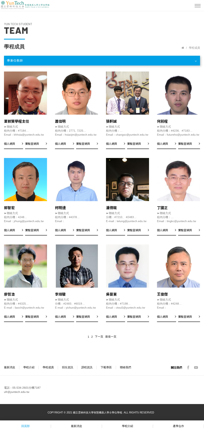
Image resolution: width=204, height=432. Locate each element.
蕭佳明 (60, 121)
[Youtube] (196, 367)
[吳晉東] (127, 266)
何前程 (162, 121)
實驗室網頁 (32, 144)
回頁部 (25, 426)
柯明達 (60, 207)
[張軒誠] (127, 93)
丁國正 (162, 207)
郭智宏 (9, 207)
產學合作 (178, 426)
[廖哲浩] (25, 266)
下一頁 (99, 336)
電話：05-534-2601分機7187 (22, 387)
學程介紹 (28, 367)
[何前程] (178, 93)
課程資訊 (86, 367)
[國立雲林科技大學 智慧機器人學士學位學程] (182, 47)
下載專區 (106, 367)
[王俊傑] (178, 266)
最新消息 (9, 367)
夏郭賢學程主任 (16, 121)
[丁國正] (178, 179)
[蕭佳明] (76, 93)
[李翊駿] (76, 266)
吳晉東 (111, 294)
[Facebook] (188, 367)
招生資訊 (67, 367)
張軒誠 (111, 121)
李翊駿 (60, 294)
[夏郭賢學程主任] (25, 93)
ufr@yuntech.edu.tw (16, 391)
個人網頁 (9, 144)
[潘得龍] (127, 179)
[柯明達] (76, 179)
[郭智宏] (25, 179)
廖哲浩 (9, 294)
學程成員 (48, 367)
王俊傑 (162, 294)
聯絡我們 (125, 367)
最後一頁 (110, 336)
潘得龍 (111, 207)
